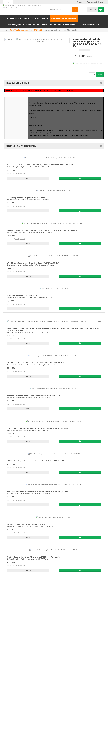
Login (102, 2)
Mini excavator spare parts (35, 18)
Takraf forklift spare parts (63, 18)
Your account (92, 2)
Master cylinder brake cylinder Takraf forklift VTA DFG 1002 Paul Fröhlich (34, 557)
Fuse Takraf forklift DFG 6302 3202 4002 (22, 296)
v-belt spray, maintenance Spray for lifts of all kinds (26, 198)
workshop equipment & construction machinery (26, 25)
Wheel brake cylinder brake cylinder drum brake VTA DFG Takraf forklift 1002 (35, 263)
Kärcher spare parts (90, 25)
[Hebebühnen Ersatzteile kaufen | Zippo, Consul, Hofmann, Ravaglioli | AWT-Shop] (24, 6)
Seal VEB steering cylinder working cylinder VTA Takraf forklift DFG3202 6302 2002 (37, 428)
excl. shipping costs (78, 60)
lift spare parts (13, 18)
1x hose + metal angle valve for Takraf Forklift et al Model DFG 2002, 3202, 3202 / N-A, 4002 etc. (42, 230)
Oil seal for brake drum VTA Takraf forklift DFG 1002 (26, 524)
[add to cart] (100, 74)
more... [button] (28, 178)
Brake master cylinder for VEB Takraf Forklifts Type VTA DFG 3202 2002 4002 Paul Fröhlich (40, 165)
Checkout (80, 2)
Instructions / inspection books (64, 25)
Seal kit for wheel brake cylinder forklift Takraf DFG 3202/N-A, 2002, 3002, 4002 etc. (38, 492)
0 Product (92, 10)
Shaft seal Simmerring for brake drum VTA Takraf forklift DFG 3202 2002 (33, 395)
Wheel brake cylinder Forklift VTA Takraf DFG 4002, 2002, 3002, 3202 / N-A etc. (36, 363)
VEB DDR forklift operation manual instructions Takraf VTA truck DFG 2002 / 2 (35, 461)
